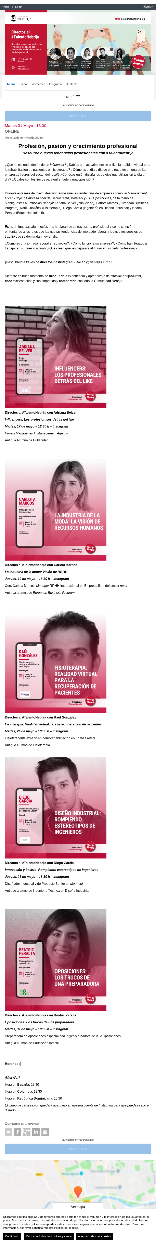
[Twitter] (8, 1132)
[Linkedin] (36, 1132)
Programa (55, 84)
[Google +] (26, 1132)
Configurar (12, 1236)
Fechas (23, 84)
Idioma (147, 6)
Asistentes (38, 84)
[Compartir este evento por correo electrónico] (45, 1132)
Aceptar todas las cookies (94, 1236)
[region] (78, 1226)
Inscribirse (78, 116)
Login (18, 6)
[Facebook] (17, 1132)
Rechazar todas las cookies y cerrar (49, 1236)
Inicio (6, 6)
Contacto (71, 84)
